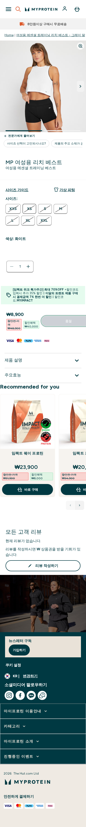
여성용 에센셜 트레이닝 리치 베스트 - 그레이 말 (50, 35)
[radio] (13, 209)
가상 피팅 (67, 190)
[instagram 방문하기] (9, 695)
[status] (20, 266)
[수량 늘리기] (28, 266)
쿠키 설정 (13, 665)
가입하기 (19, 650)
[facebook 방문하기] (20, 695)
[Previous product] (70, 505)
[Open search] (18, 9)
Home (9, 35)
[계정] (65, 9)
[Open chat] (42, 695)
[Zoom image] (80, 46)
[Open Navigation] (8, 9)
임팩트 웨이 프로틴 (27, 453)
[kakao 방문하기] (31, 695)
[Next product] (79, 505)
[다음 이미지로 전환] (80, 86)
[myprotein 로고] (41, 9)
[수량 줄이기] (12, 266)
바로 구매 (31, 489)
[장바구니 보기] (77, 9)
